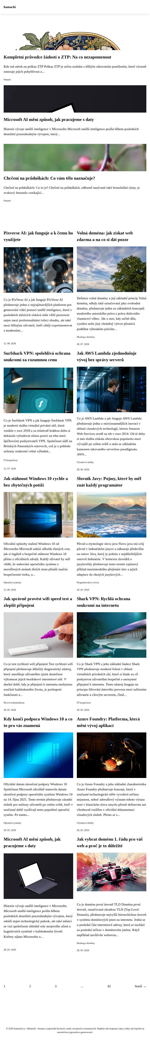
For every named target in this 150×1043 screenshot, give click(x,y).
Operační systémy (12, 582)
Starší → (140, 986)
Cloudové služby (85, 462)
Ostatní (7, 79)
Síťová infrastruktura (14, 702)
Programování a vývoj (88, 582)
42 (109, 986)
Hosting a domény (86, 337)
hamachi (10, 7)
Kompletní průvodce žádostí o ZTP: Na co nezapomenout (57, 57)
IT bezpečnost (11, 460)
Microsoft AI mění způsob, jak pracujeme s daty (49, 119)
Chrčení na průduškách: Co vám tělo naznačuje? (49, 178)
